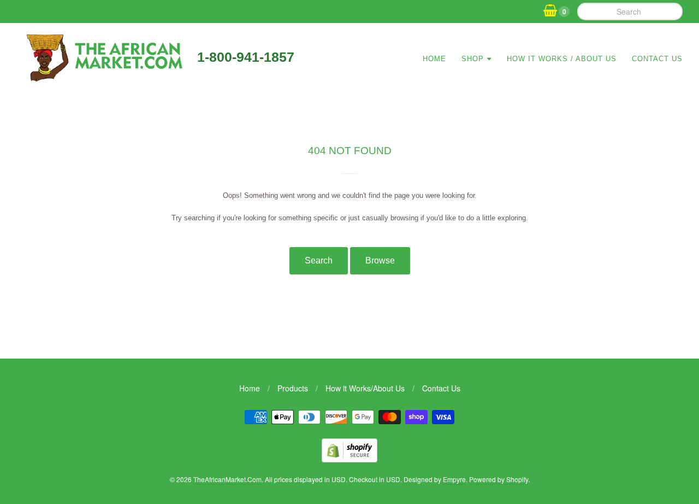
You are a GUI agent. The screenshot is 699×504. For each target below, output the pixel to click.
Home (434, 59)
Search (319, 260)
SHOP (472, 59)
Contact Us (657, 59)
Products (292, 388)
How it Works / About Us (562, 59)
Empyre (454, 479)
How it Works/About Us (365, 388)
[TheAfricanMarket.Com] (102, 78)
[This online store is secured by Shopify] (349, 459)
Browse (380, 260)
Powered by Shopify (498, 479)
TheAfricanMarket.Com (227, 479)
